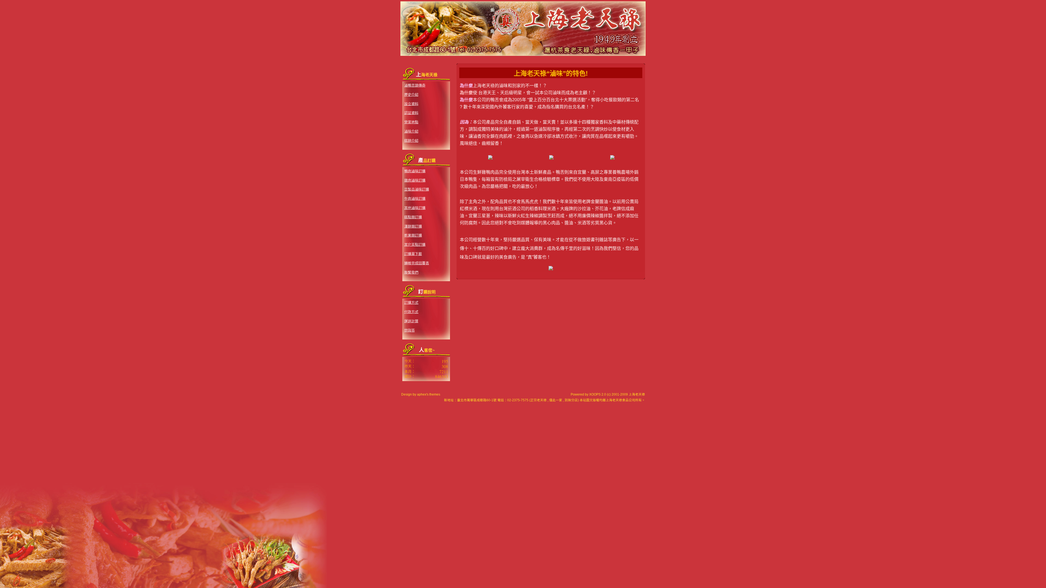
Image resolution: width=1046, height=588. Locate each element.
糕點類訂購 (413, 217)
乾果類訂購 (413, 235)
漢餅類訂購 (413, 226)
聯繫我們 (411, 272)
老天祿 (617, 400)
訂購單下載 (413, 254)
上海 (609, 400)
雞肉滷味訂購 (414, 180)
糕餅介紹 (411, 141)
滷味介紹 (411, 131)
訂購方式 (411, 303)
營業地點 (411, 122)
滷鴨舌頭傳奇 (414, 85)
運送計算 (411, 321)
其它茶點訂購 (414, 245)
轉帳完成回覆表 (416, 263)
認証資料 (411, 113)
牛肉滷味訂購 (414, 199)
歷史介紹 (411, 95)
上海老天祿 (637, 394)
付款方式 (411, 312)
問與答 (409, 330)
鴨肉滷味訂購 (414, 171)
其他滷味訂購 (414, 208)
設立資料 (411, 104)
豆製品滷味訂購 (416, 189)
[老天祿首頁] (523, 56)
